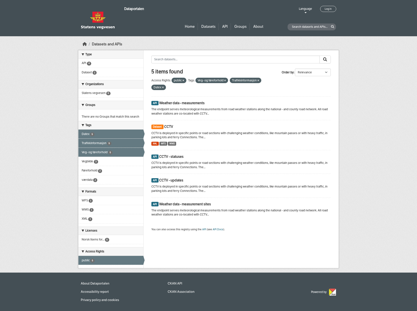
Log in (328, 8)
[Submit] (325, 59)
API (225, 26)
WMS (172, 143)
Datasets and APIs (107, 44)
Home (190, 26)
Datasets (208, 26)
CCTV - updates (171, 180)
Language (305, 9)
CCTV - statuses (171, 157)
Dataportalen (134, 9)
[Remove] (183, 80)
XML (155, 143)
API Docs (218, 229)
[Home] (85, 44)
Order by (288, 72)
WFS (163, 143)
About (258, 26)
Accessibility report (95, 292)
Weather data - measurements (182, 103)
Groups (240, 26)
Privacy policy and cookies (100, 300)
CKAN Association (181, 292)
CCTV (168, 127)
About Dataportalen (95, 283)
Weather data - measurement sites (185, 204)
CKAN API (175, 283)
